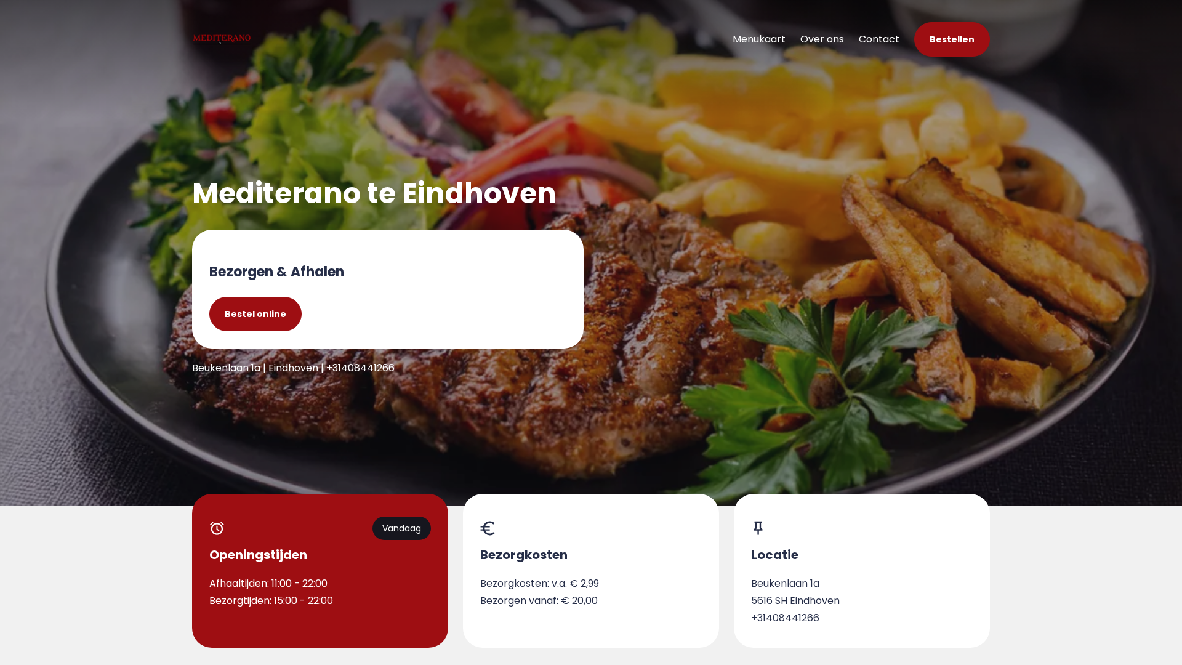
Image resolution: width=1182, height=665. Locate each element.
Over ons (822, 39)
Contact (879, 39)
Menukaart (759, 39)
